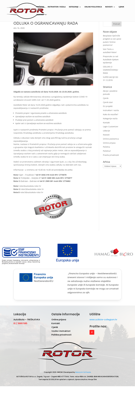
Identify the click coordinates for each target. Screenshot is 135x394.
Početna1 (107, 151)
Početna (40, 7)
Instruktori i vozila (57, 7)
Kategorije (73, 7)
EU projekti (108, 106)
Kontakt (40, 15)
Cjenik (121, 7)
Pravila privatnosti (111, 155)
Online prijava (109, 143)
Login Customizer (110, 126)
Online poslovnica (93, 7)
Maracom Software (83, 372)
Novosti (109, 7)
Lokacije (106, 130)
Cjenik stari (108, 102)
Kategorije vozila (110, 118)
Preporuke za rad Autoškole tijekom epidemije (111, 59)
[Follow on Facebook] (92, 332)
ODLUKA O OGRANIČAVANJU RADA (110, 69)
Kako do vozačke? (110, 114)
